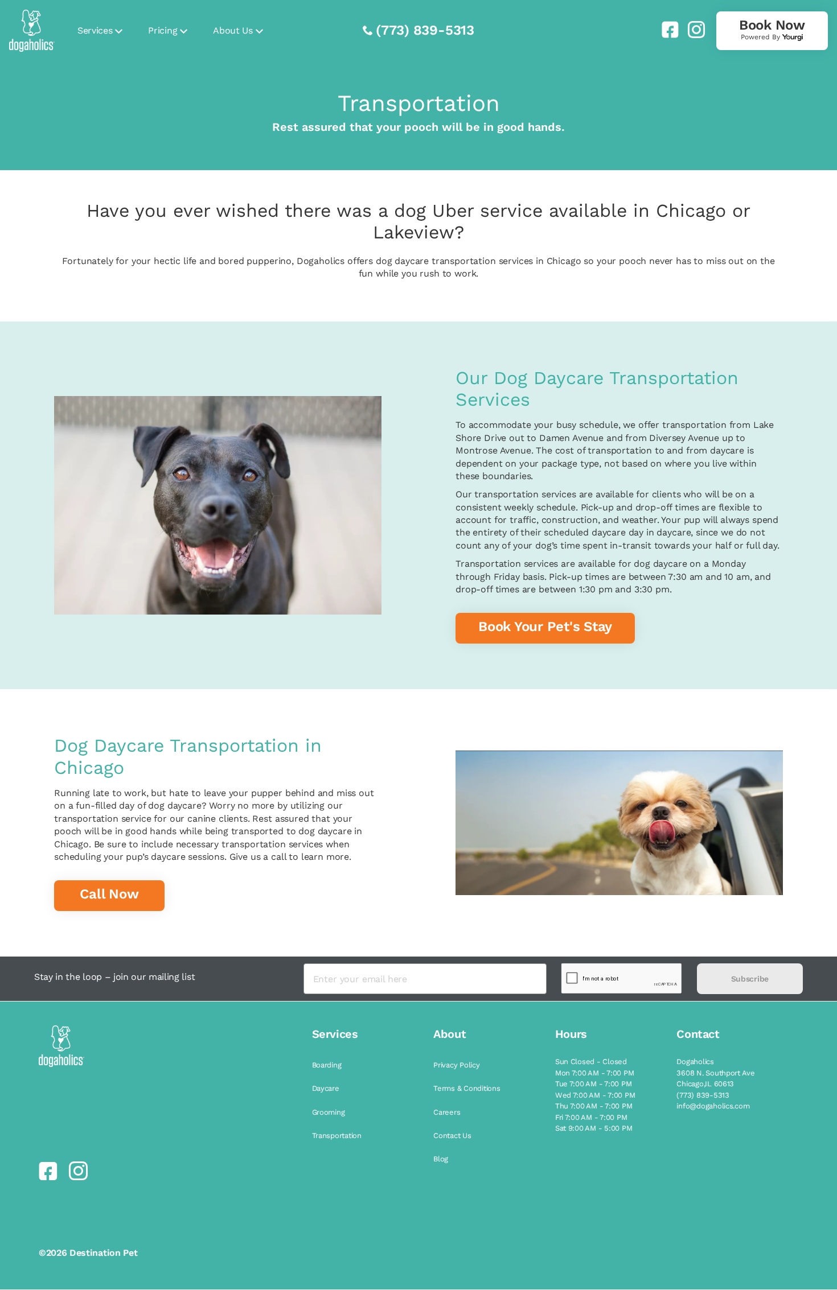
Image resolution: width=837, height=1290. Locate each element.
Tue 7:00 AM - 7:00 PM (593, 1083)
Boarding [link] (327, 1065)
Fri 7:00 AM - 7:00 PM (591, 1117)
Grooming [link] (328, 1112)
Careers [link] (446, 1112)
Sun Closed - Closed (591, 1061)
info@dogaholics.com (712, 1106)
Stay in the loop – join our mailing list (114, 976)
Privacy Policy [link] (456, 1065)
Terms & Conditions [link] (466, 1088)
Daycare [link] (325, 1088)
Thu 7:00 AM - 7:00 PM (594, 1106)
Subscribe (750, 978)
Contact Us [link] (452, 1135)
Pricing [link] (162, 30)
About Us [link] (232, 30)
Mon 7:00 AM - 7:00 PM (594, 1073)
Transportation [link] (337, 1135)
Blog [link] (440, 1159)
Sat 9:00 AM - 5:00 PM (594, 1128)
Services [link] (94, 30)
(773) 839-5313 (425, 30)
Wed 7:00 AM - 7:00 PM (595, 1095)
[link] (666, 29)
